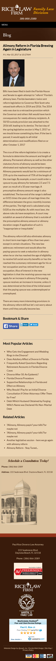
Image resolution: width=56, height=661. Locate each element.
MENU (5, 25)
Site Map (48, 648)
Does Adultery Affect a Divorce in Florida (28, 359)
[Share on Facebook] (11, 327)
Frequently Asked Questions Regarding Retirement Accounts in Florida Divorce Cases (27, 367)
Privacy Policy (28, 650)
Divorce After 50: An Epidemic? (23, 374)
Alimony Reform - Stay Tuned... (22, 448)
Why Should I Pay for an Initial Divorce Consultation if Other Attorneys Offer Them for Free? (29, 393)
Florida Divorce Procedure (20, 378)
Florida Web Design (35, 648)
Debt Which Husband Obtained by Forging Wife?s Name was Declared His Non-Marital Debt (29, 405)
